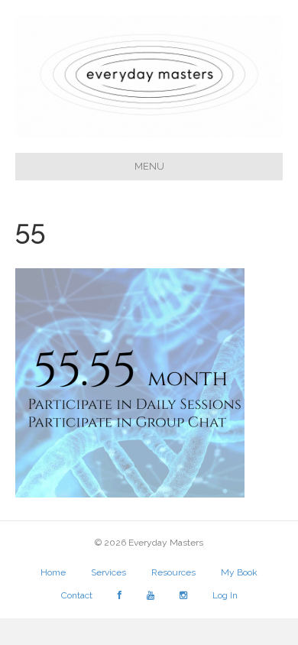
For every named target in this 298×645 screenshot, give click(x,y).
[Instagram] (183, 599)
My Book (239, 572)
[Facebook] (119, 599)
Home (53, 572)
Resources (173, 572)
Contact (76, 595)
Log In (225, 595)
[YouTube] (150, 599)
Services (108, 572)
